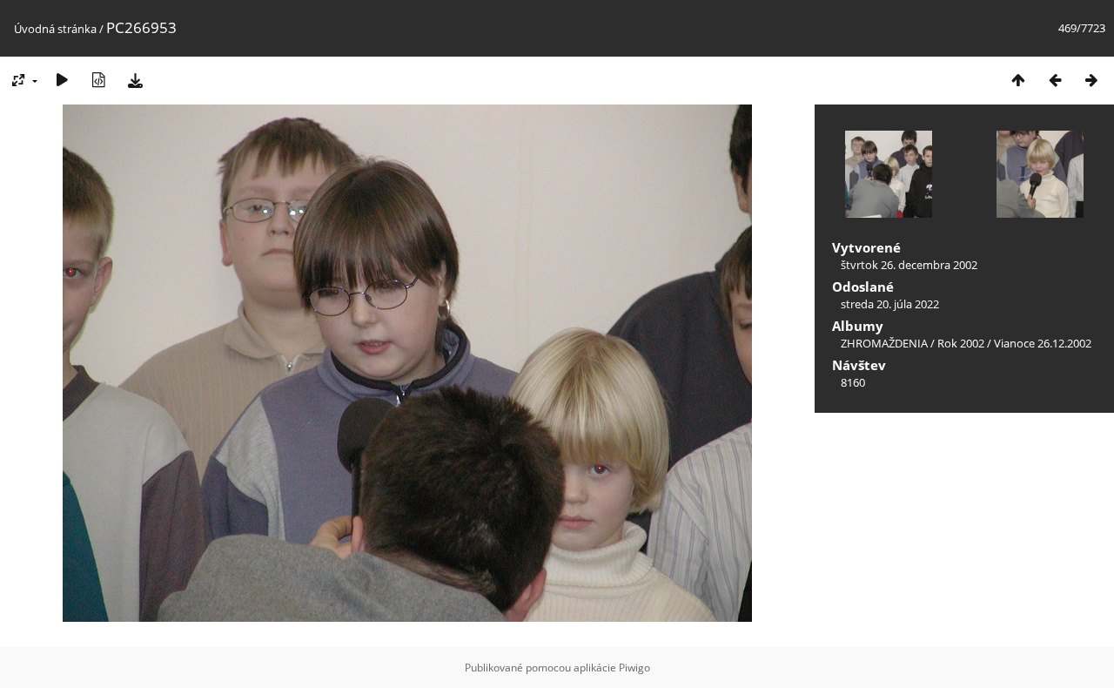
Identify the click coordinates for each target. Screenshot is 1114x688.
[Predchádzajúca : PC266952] (1055, 80)
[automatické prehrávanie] (62, 80)
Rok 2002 (960, 343)
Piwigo (634, 667)
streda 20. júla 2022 (890, 304)
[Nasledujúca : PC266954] (1091, 80)
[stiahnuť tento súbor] (135, 80)
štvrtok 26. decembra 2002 (909, 265)
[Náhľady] (1018, 80)
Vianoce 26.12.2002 (1042, 343)
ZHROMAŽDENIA (884, 343)
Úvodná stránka (55, 29)
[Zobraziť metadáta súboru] (98, 80)
